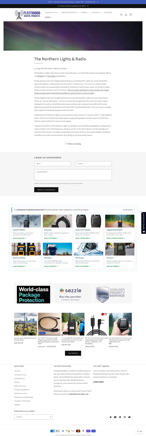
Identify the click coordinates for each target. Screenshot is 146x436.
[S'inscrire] (50, 416)
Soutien (17, 382)
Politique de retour (20, 393)
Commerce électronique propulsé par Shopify (79, 435)
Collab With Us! (19, 378)
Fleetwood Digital (63, 435)
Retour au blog (74, 144)
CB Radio (40, 76)
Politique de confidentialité (23, 397)
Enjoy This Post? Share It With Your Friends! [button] (52, 69)
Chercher (17, 371)
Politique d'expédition (22, 390)
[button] (52, 12)
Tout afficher (73, 353)
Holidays (17, 405)
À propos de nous (20, 375)
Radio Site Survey (20, 386)
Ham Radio (51, 76)
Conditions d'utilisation (22, 401)
